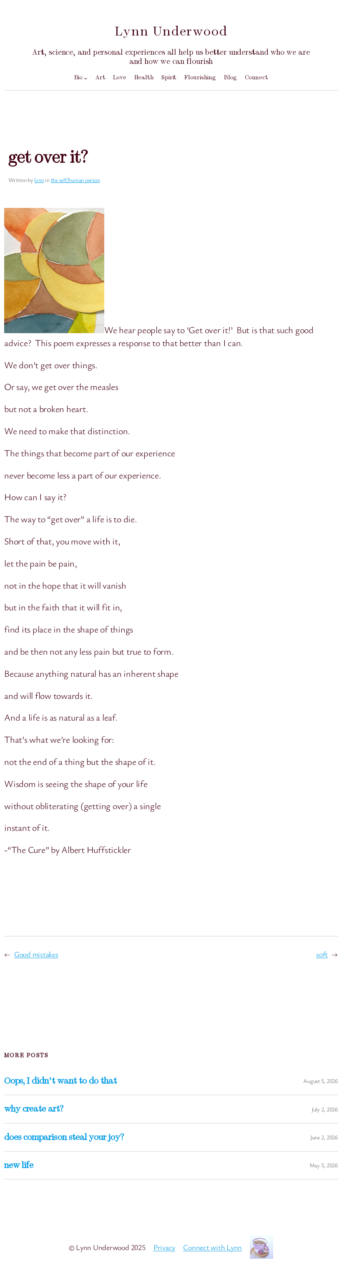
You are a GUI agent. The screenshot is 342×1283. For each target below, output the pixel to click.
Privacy (164, 1247)
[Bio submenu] (85, 78)
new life (18, 1165)
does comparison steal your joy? (64, 1137)
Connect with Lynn (212, 1247)
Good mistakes (36, 954)
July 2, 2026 (325, 1109)
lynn (39, 180)
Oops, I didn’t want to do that (60, 1080)
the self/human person (75, 180)
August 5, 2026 (320, 1081)
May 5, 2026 (323, 1165)
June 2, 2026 (324, 1137)
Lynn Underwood (171, 31)
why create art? (33, 1108)
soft (322, 954)
